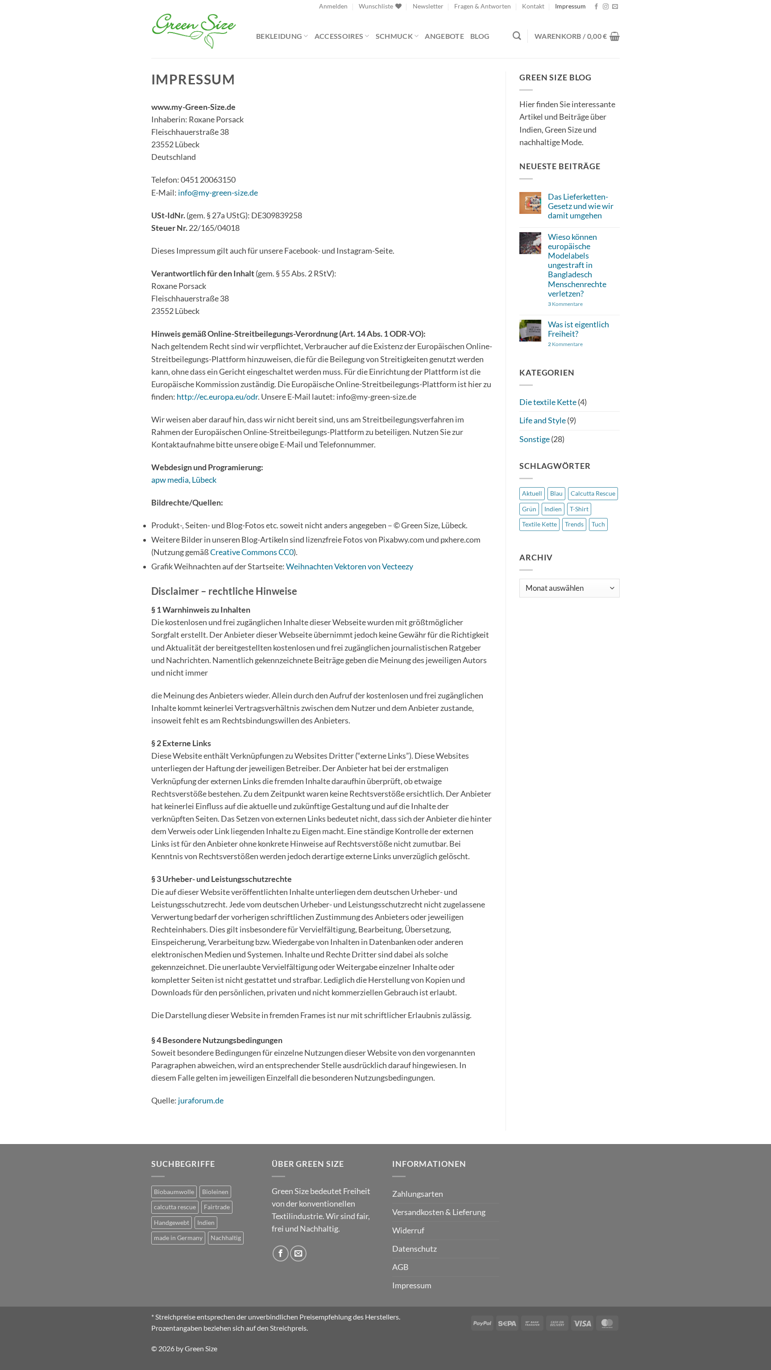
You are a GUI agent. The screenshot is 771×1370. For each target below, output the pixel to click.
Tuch (598, 524)
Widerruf (408, 1230)
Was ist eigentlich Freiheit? (578, 329)
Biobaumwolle (174, 1191)
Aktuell (532, 493)
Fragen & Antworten (482, 6)
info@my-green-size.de (218, 192)
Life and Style (542, 420)
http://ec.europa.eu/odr (217, 396)
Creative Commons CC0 (252, 552)
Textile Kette (539, 524)
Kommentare (565, 304)
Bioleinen (215, 1191)
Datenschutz (414, 1248)
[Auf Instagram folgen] (606, 7)
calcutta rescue (175, 1207)
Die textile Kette (547, 402)
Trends (574, 524)
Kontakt (533, 6)
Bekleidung (279, 36)
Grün (529, 509)
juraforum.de (201, 1100)
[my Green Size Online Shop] (197, 31)
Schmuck (394, 36)
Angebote (444, 36)
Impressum (570, 6)
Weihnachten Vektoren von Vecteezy (349, 566)
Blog (479, 36)
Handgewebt (171, 1222)
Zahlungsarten (417, 1194)
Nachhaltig (226, 1237)
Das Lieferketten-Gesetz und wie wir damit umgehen (580, 206)
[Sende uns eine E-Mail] (615, 7)
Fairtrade (217, 1207)
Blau (556, 493)
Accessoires (339, 36)
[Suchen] (517, 36)
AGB (400, 1267)
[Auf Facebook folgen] (596, 7)
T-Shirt (579, 509)
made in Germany (178, 1237)
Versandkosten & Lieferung (438, 1212)
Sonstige (534, 439)
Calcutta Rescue (593, 493)
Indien (553, 509)
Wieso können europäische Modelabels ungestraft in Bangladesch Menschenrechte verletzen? (577, 265)
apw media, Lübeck (183, 480)
